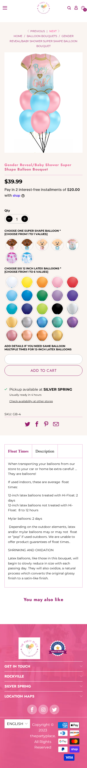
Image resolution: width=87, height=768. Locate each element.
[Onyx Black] (57, 308)
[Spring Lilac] (57, 295)
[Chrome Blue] (42, 322)
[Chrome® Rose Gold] (27, 335)
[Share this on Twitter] (27, 424)
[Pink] (57, 282)
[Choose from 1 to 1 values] (26, 234)
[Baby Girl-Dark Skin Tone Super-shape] (12, 244)
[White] (12, 282)
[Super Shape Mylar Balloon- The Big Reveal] (72, 244)
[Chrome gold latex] (57, 335)
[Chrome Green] (57, 322)
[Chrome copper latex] (42, 335)
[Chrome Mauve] (12, 335)
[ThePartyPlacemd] (44, 8)
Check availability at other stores (31, 401)
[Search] (69, 8)
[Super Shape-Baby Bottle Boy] (27, 257)
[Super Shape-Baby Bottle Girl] (12, 257)
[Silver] (72, 308)
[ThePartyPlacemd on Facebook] (32, 709)
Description (44, 451)
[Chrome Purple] (72, 322)
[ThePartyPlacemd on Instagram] (43, 709)
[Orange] (42, 282)
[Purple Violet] (72, 295)
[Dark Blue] (27, 295)
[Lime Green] (42, 308)
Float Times (18, 451)
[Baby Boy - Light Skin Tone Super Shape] (57, 244)
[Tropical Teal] (12, 308)
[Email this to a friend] (56, 424)
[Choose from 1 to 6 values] (26, 271)
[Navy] (27, 308)
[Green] (42, 295)
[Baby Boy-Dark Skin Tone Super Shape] (27, 244)
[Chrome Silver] (27, 322)
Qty (7, 210)
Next (53, 31)
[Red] (72, 282)
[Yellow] (27, 282)
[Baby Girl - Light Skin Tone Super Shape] (42, 244)
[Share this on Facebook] (36, 424)
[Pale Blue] (12, 295)
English (15, 724)
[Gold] (12, 322)
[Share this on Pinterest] (46, 424)
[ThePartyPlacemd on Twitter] (54, 709)
